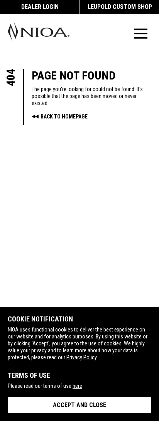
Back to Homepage (64, 116)
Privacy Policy (81, 357)
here (77, 386)
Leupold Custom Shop (120, 6)
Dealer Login (40, 6)
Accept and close (79, 405)
